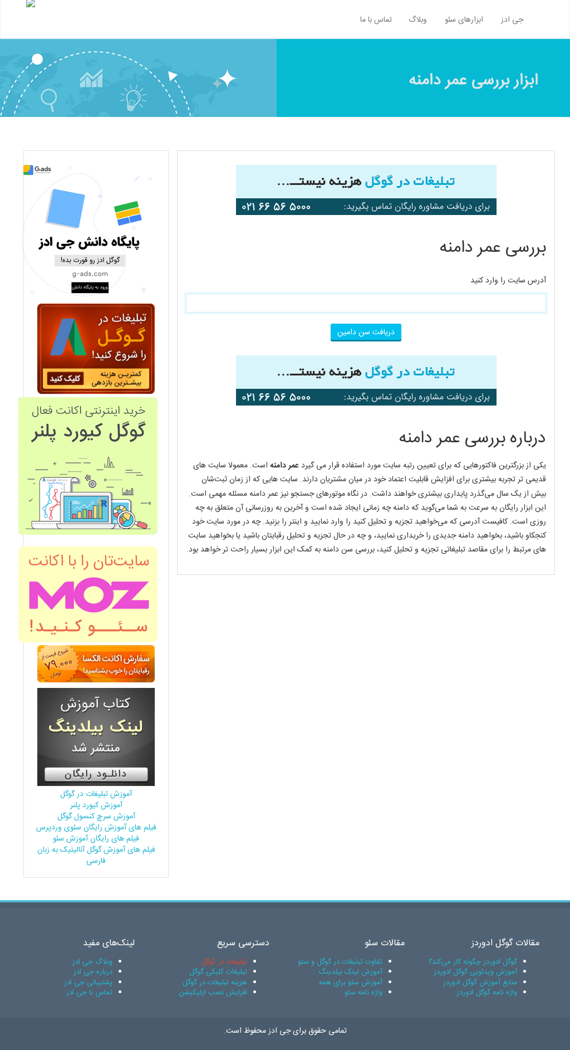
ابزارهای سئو (464, 20)
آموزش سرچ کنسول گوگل (96, 816)
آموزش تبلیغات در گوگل (96, 794)
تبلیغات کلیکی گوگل (218, 972)
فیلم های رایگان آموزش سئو (96, 839)
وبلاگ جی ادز (92, 962)
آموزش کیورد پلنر (96, 805)
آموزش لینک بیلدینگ (350, 972)
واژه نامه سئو (363, 992)
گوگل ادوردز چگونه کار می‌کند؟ (473, 962)
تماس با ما (376, 20)
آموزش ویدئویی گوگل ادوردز (475, 972)
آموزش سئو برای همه (350, 982)
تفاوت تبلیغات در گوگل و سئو (340, 962)
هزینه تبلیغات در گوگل (215, 982)
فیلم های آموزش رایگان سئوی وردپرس (96, 827)
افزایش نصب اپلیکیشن (213, 992)
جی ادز (512, 20)
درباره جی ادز (92, 972)
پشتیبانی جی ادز (88, 982)
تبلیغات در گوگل (224, 962)
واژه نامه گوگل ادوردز (486, 992)
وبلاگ (418, 20)
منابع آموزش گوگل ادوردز (480, 982)
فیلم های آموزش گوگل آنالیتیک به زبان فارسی (96, 855)
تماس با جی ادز (89, 992)
